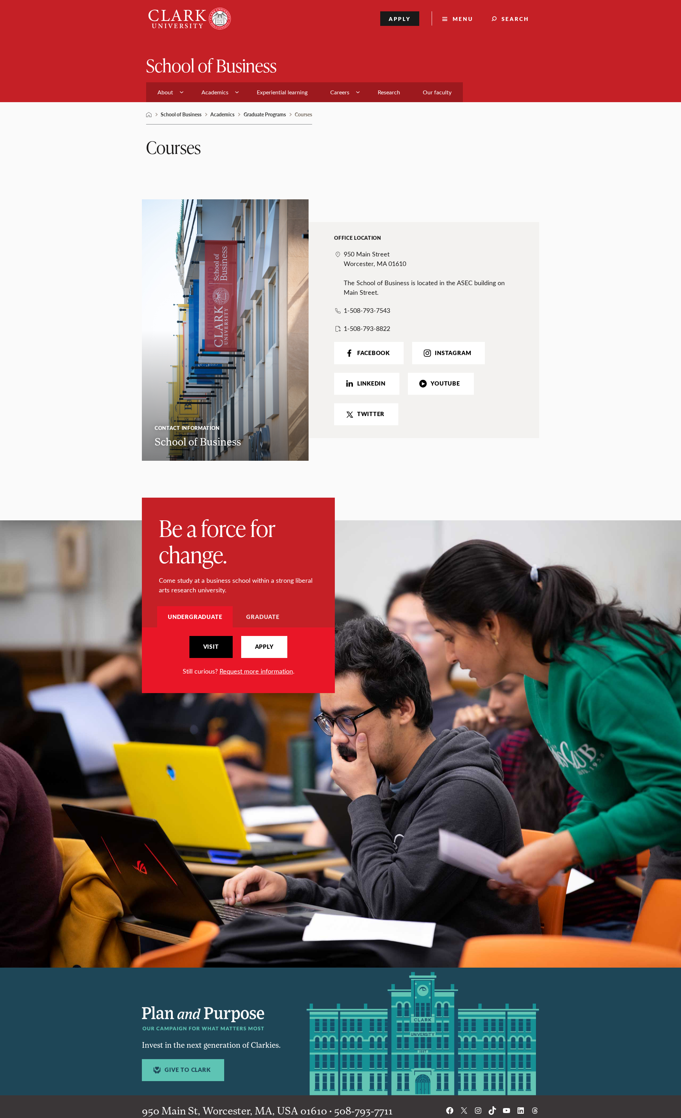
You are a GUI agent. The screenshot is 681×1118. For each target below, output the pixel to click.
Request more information (256, 671)
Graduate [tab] (262, 617)
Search (515, 18)
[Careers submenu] (357, 92)
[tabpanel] (238, 656)
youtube (445, 383)
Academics (222, 114)
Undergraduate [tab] (195, 617)
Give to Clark (187, 1070)
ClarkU (149, 114)
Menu (463, 18)
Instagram (453, 353)
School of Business (211, 65)
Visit (211, 647)
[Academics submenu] (236, 92)
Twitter (370, 414)
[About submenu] (181, 92)
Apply (400, 18)
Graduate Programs (265, 114)
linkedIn (371, 383)
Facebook (373, 353)
